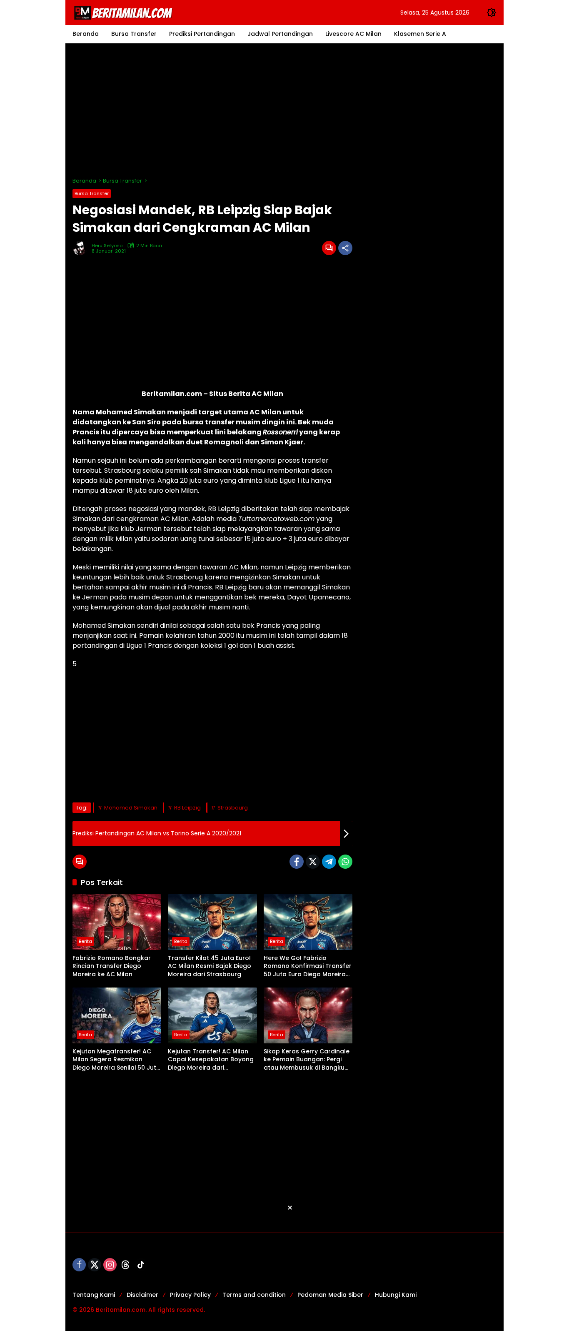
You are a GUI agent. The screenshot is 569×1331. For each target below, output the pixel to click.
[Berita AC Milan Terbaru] (124, 12)
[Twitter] (313, 862)
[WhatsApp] (345, 862)
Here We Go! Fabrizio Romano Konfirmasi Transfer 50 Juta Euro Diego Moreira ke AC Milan (308, 966)
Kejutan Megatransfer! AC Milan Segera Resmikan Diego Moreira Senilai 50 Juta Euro (116, 1060)
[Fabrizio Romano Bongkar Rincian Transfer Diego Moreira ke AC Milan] (116, 922)
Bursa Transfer (92, 193)
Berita (85, 941)
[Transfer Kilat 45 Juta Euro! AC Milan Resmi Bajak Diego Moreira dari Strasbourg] (212, 922)
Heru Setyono (107, 245)
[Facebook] (296, 862)
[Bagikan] (345, 248)
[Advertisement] (284, 110)
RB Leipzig (187, 808)
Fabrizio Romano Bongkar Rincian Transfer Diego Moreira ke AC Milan (111, 966)
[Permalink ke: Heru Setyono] (82, 248)
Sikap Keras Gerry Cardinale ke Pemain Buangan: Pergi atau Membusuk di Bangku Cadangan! (306, 1060)
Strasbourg (232, 808)
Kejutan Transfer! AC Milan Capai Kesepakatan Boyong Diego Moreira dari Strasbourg (211, 1060)
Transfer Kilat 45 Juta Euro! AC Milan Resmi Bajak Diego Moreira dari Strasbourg (209, 966)
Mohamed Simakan (130, 808)
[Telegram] (329, 862)
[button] (492, 13)
